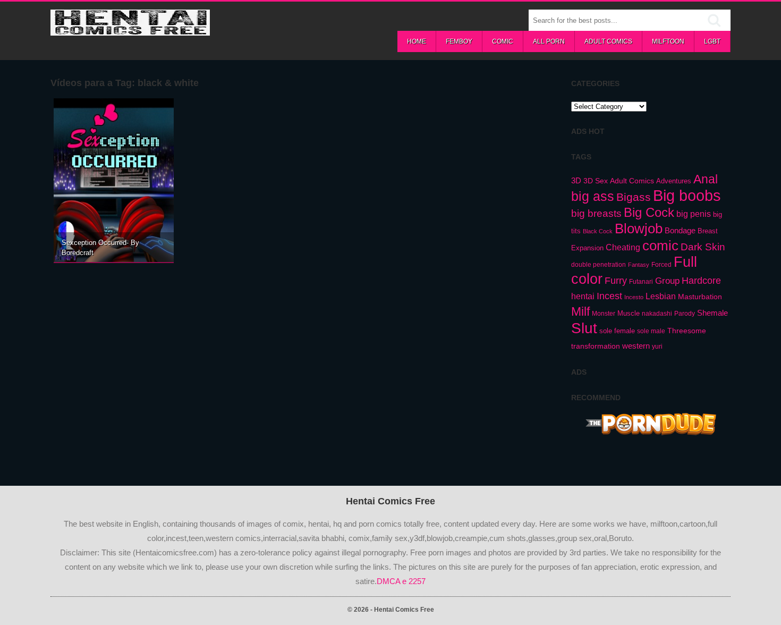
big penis (693, 213)
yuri (657, 346)
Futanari (641, 281)
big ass (592, 196)
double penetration (598, 264)
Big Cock (649, 212)
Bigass (633, 197)
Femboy (459, 41)
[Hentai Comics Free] (130, 29)
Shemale (712, 313)
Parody (684, 313)
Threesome (686, 330)
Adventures (673, 181)
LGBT (712, 41)
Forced (661, 264)
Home (416, 41)
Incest (609, 296)
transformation (595, 346)
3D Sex (595, 181)
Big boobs (687, 195)
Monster (603, 313)
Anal (705, 179)
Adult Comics (608, 41)
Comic (502, 41)
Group (667, 280)
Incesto (633, 297)
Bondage (680, 230)
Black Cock (598, 231)
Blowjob (639, 229)
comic (660, 245)
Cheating (623, 247)
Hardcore (701, 280)
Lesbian (661, 296)
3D (576, 180)
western (636, 346)
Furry (616, 280)
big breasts (596, 213)
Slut (584, 328)
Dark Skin (703, 246)
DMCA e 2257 (401, 581)
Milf (580, 311)
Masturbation (700, 296)
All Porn (549, 41)
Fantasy (638, 264)
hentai (583, 296)
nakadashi (657, 313)
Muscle (628, 313)
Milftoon (668, 41)
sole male (651, 331)
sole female (617, 331)
